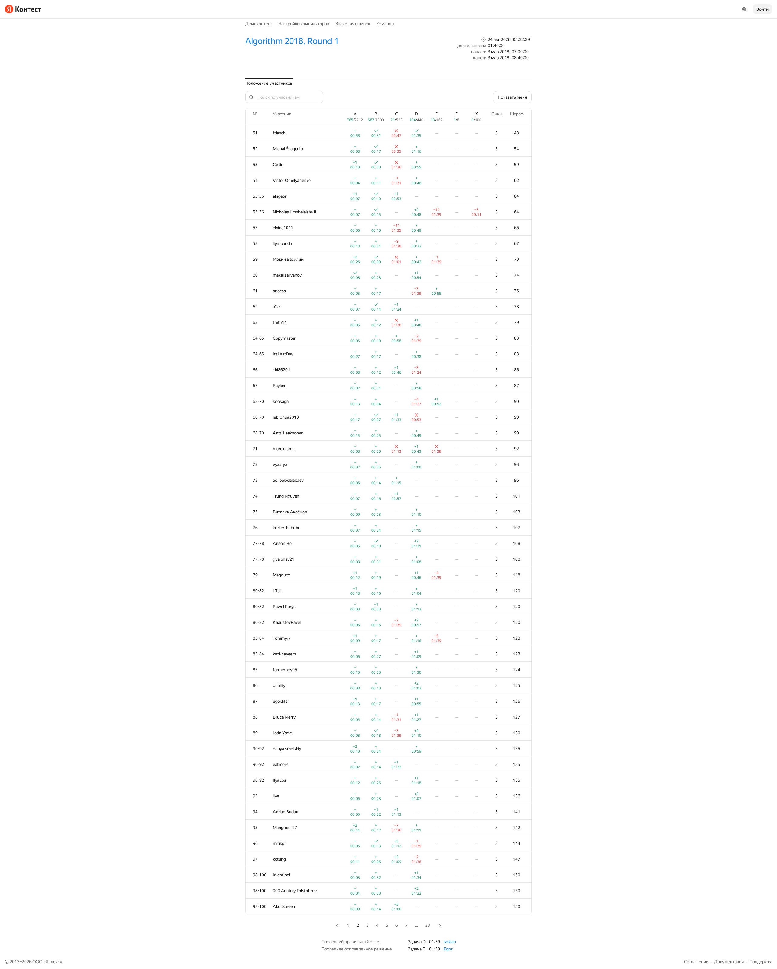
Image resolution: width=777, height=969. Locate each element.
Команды (385, 23)
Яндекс (53, 961)
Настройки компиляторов (303, 23)
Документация (729, 961)
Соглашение (696, 961)
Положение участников (269, 83)
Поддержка (760, 961)
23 (427, 925)
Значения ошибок (352, 23)
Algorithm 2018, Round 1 (292, 41)
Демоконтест (258, 23)
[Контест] (23, 9)
